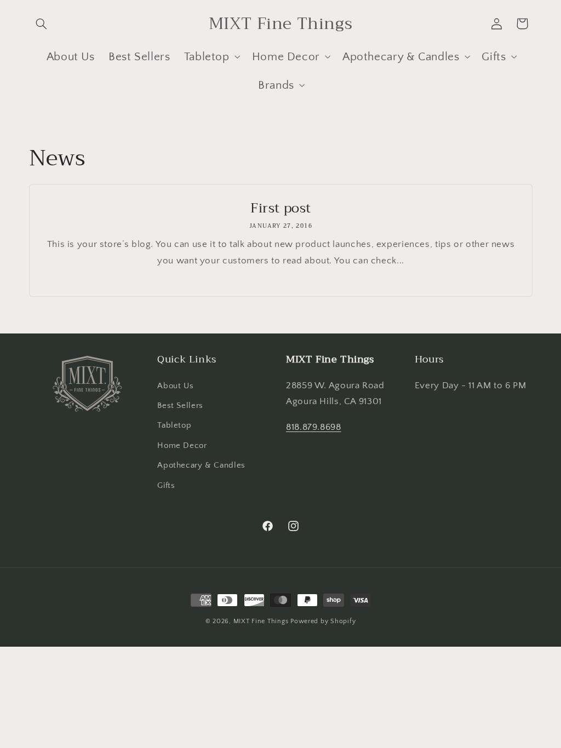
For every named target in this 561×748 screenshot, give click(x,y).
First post (280, 208)
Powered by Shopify (323, 621)
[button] (41, 23)
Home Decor (182, 445)
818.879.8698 (313, 427)
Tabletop (174, 425)
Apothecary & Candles (201, 465)
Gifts (166, 485)
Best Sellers (180, 405)
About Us (175, 386)
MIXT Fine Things (261, 621)
